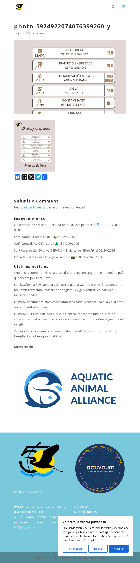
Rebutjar (98, 548)
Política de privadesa (28, 492)
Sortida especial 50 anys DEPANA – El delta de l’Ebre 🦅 (54, 250)
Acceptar (119, 548)
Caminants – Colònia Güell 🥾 (35, 237)
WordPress (98, 557)
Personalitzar (75, 548)
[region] (95, 536)
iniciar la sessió (34, 207)
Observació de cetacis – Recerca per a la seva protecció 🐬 (57, 225)
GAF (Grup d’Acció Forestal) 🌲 (36, 243)
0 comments (39, 33)
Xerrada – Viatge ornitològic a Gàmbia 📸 (44, 257)
